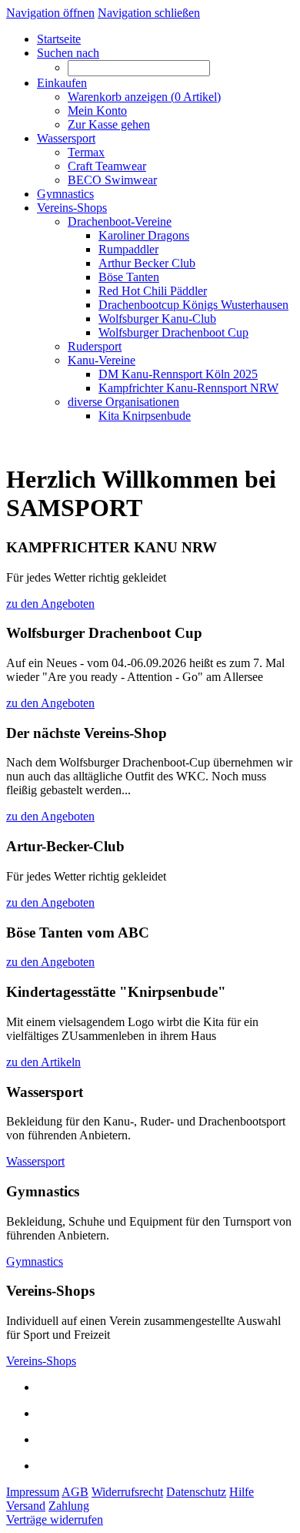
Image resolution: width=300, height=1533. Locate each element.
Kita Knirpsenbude (144, 415)
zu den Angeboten (50, 603)
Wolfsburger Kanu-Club (157, 318)
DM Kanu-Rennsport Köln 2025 (178, 374)
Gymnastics (34, 1261)
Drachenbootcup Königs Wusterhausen (193, 304)
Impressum (32, 1491)
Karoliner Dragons (143, 235)
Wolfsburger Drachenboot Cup (173, 332)
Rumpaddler (128, 249)
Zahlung (68, 1505)
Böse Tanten (128, 276)
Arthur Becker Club (146, 263)
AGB (75, 1491)
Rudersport (95, 346)
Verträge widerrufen (54, 1519)
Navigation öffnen (50, 12)
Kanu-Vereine (101, 360)
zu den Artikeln (43, 1061)
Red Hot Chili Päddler (152, 290)
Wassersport (35, 1161)
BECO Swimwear (112, 179)
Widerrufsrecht (127, 1491)
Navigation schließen (149, 12)
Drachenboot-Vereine (120, 221)
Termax (86, 152)
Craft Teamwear (107, 166)
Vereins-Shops (41, 1360)
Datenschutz (196, 1491)
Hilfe (241, 1491)
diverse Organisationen (123, 401)
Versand (25, 1505)
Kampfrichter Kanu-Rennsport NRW (188, 387)
